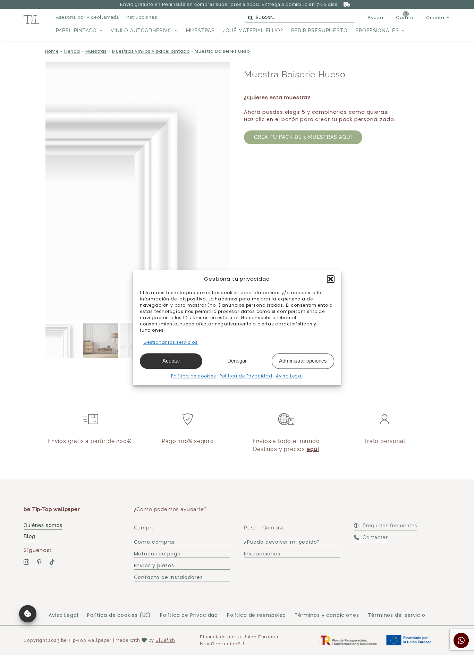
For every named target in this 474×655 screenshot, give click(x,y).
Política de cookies (193, 376)
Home (52, 51)
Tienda (72, 51)
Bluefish (165, 640)
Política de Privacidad (246, 376)
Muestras (96, 51)
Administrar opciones (303, 361)
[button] (330, 278)
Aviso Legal (289, 376)
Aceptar (171, 361)
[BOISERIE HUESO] (137, 191)
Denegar (237, 361)
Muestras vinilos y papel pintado (151, 51)
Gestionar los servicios (170, 342)
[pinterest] (39, 562)
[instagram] (26, 562)
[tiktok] (52, 562)
